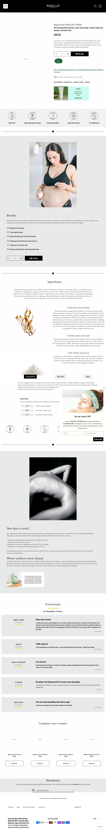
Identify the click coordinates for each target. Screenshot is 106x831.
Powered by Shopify (53, 818)
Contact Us (41, 807)
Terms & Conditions (29, 807)
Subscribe (98, 439)
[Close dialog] (104, 388)
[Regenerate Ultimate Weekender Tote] (25, 579)
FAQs (18, 807)
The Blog (10, 807)
